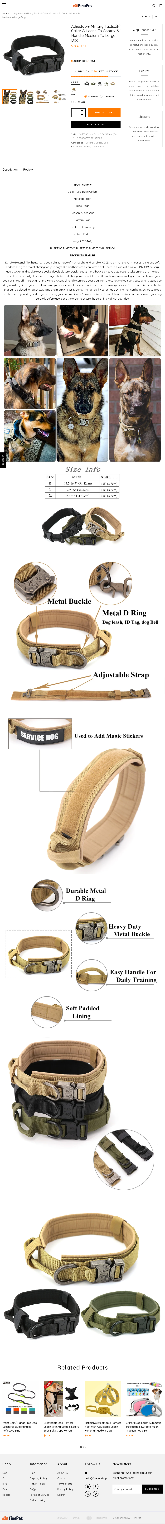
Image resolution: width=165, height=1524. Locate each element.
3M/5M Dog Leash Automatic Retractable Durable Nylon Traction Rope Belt (143, 1426)
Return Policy (37, 1483)
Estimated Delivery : (81, 146)
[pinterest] (95, 1494)
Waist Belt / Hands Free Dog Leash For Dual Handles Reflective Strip (19, 1426)
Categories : (77, 142)
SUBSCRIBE (152, 1489)
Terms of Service (39, 1494)
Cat (4, 1478)
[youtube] (88, 1486)
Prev (147, 16)
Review (28, 169)
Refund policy (37, 1500)
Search (61, 1494)
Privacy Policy (65, 1489)
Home (5, 13)
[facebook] (95, 1486)
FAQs (33, 1489)
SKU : (74, 134)
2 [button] (85, 1447)
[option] (34, 56)
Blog (32, 1472)
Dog (105, 142)
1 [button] (81, 1447)
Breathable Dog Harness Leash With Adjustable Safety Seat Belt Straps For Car (61, 1426)
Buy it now (96, 124)
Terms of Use (65, 1483)
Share (3, 461)
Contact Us (63, 1478)
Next (157, 16)
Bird (4, 1483)
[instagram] (88, 1494)
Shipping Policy (38, 1478)
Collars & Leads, (94, 142)
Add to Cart (104, 112)
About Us (62, 1472)
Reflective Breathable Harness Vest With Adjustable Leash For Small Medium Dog (103, 1426)
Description (10, 169)
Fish (4, 1489)
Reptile (6, 1494)
